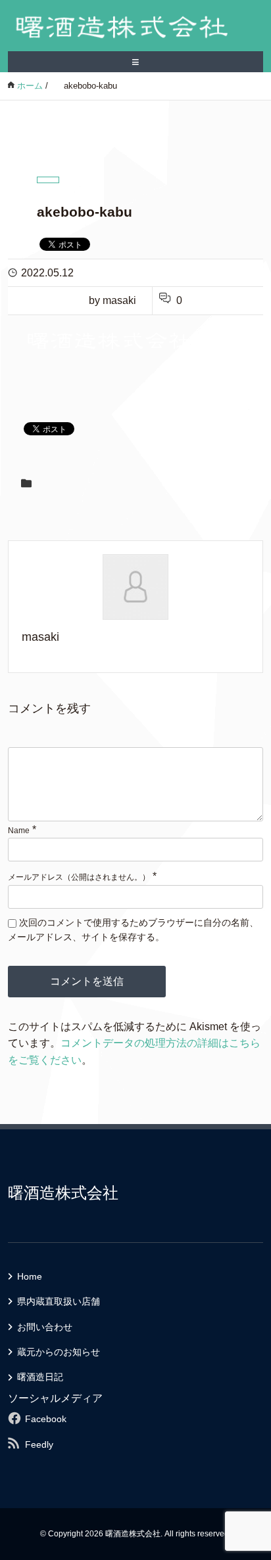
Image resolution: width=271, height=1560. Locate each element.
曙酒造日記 (40, 1377)
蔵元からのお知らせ (58, 1352)
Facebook (45, 1419)
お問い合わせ (44, 1327)
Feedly (39, 1444)
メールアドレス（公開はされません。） (79, 877)
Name (19, 830)
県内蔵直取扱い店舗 (58, 1301)
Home (29, 1276)
